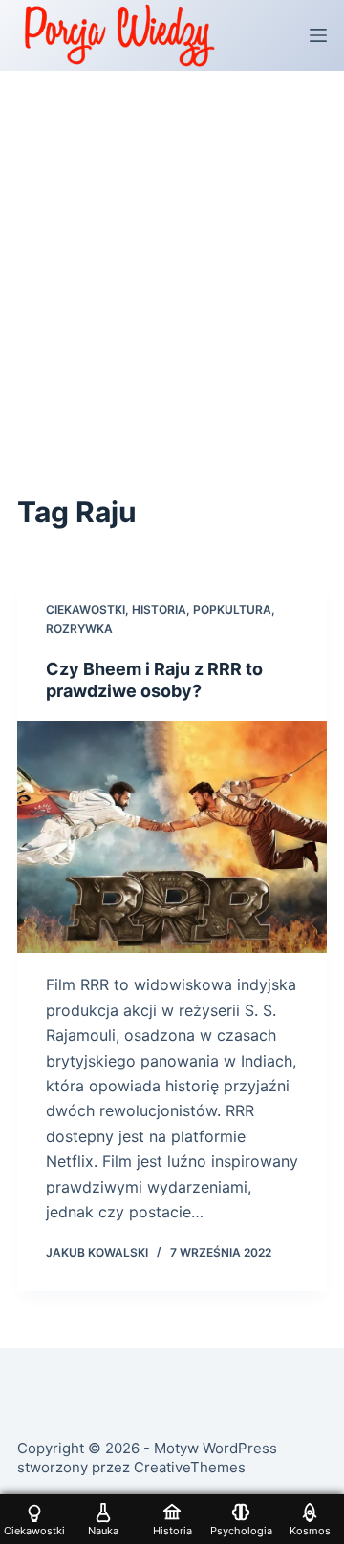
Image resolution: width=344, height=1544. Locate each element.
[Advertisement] (172, 252)
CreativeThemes (190, 1467)
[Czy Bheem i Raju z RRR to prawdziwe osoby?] (172, 837)
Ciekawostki (85, 610)
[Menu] (318, 35)
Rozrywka (79, 629)
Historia (159, 610)
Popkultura (232, 610)
